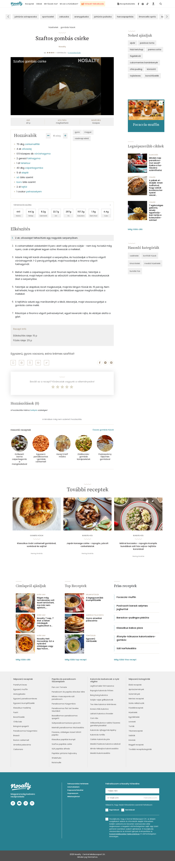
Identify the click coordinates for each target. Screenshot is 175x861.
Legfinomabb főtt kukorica (102, 686)
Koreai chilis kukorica (99, 709)
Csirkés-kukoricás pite (100, 739)
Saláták (132, 735)
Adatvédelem (73, 787)
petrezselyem (34, 191)
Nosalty (62, 46)
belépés (33, 410)
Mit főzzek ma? (51, 4)
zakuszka (64, 16)
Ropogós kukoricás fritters (101, 690)
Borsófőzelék (19, 717)
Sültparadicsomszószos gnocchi (66, 723)
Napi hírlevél (114, 810)
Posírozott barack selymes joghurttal (132, 607)
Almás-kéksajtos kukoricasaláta (104, 748)
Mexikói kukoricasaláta (100, 753)
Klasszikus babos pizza (130, 627)
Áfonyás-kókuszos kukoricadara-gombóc (136, 638)
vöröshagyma (42, 153)
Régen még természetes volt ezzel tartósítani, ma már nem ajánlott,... (45, 603)
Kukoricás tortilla (97, 734)
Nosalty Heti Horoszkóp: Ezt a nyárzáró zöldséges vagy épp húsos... (45, 644)
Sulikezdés (153, 155)
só (18, 177)
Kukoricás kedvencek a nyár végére (104, 680)
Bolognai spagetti (21, 726)
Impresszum (72, 793)
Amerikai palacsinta (22, 744)
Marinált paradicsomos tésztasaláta (68, 727)
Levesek (132, 721)
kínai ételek (135, 263)
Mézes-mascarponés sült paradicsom (63, 697)
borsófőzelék (152, 75)
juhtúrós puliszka (103, 16)
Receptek (29, 4)
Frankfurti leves (20, 684)
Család (152, 177)
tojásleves (135, 75)
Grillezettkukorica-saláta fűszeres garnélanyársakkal (105, 724)
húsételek (53, 27)
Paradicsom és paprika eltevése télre (68, 692)
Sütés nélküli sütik (136, 703)
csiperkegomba (34, 167)
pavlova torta (147, 42)
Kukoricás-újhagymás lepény (103, 730)
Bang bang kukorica (99, 695)
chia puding (136, 69)
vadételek (134, 255)
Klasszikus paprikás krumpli (63, 739)
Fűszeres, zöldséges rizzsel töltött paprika (66, 733)
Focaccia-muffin (126, 597)
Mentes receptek (136, 698)
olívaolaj (27, 148)
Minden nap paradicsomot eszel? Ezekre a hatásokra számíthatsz (155, 164)
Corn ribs (94, 718)
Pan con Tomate (59, 687)
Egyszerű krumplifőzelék (24, 703)
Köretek (132, 740)
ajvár (132, 42)
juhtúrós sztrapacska (26, 16)
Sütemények (134, 694)
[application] (62, 86)
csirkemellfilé (32, 144)
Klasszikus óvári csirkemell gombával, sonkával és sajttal (36, 545)
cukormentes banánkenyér (144, 62)
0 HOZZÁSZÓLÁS (74, 53)
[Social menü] (143, 4)
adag (58, 135)
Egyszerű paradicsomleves (25, 698)
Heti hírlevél (130, 810)
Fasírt (15, 712)
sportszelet (48, 16)
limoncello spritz (147, 16)
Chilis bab (17, 721)
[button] (62, 86)
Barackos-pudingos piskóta (133, 617)
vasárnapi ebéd (82, 138)
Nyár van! (41, 594)
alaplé (24, 172)
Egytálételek (134, 717)
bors (19, 182)
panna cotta (154, 49)
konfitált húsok (149, 255)
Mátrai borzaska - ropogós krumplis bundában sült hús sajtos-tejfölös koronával (138, 546)
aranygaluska (81, 16)
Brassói (16, 735)
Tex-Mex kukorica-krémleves (103, 704)
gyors (77, 132)
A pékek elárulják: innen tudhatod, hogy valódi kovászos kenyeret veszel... (156, 187)
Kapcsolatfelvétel (75, 790)
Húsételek (133, 712)
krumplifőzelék (92, 594)
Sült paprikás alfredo (61, 748)
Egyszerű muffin (20, 689)
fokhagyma (33, 158)
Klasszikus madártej (22, 708)
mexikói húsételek (152, 263)
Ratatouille (56, 762)
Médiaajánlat (73, 796)
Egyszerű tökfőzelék (91, 640)
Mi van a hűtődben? (69, 4)
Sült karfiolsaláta (126, 648)
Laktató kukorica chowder (101, 713)
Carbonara (18, 749)
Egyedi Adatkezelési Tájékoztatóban (124, 834)
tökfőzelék (91, 635)
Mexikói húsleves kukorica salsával (105, 744)
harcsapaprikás (125, 16)
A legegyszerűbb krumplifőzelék (94, 599)
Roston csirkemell (21, 740)
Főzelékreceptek (136, 708)
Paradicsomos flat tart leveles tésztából (65, 709)
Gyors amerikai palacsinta (94, 619)
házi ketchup (136, 49)
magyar (87, 132)
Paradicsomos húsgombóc (25, 731)
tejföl (24, 186)
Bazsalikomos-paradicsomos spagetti (65, 717)
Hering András (37, 553)
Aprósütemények (136, 689)
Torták (131, 726)
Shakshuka (56, 758)
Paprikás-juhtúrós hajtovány (64, 753)
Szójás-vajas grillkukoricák (101, 699)
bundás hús (135, 271)
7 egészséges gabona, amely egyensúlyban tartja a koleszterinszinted (156, 212)
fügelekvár (135, 56)
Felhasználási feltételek (78, 783)
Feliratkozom (150, 797)
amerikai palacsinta (95, 615)
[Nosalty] (17, 4)
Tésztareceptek (136, 731)
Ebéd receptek (135, 684)
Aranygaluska (19, 694)
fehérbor (25, 163)
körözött (151, 69)
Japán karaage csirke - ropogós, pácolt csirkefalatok (87, 545)
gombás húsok (68, 27)
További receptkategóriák (140, 749)
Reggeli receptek (136, 744)
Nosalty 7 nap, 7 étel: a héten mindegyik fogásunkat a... (45, 622)
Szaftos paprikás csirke (62, 744)
